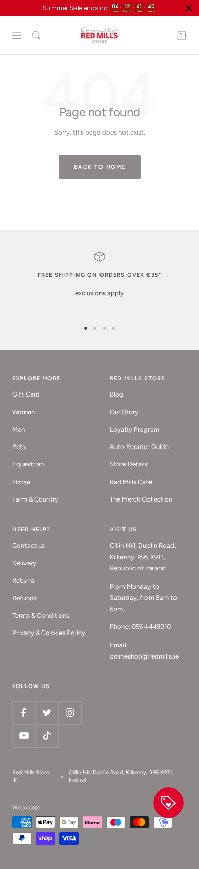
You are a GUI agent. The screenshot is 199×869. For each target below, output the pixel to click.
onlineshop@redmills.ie (144, 656)
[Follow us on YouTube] (23, 735)
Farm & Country (35, 499)
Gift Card (26, 394)
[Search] (36, 35)
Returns (23, 580)
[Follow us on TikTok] (46, 735)
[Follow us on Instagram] (69, 712)
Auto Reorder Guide (139, 447)
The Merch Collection (141, 499)
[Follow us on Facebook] (23, 712)
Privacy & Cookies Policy (48, 633)
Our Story (124, 412)
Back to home (100, 167)
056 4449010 (151, 626)
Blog (116, 394)
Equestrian (28, 464)
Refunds (24, 598)
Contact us (28, 545)
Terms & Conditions (40, 615)
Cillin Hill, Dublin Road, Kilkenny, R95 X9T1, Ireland (121, 776)
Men (18, 429)
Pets (19, 447)
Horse (21, 482)
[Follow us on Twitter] (46, 712)
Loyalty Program (134, 429)
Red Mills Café (131, 482)
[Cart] (182, 35)
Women (23, 412)
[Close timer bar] (189, 8)
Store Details (129, 464)
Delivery (24, 563)
